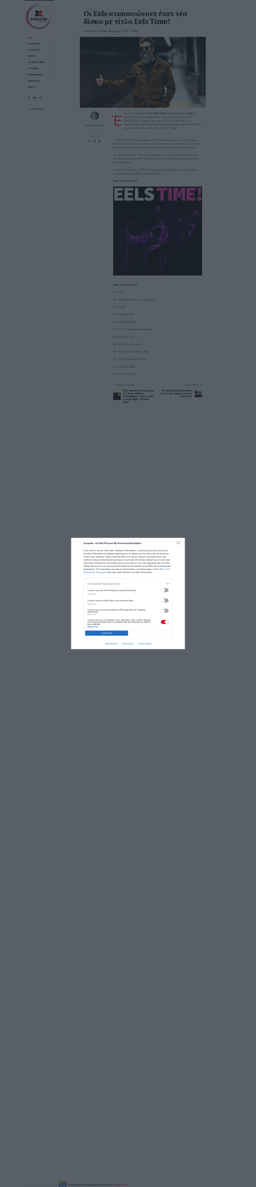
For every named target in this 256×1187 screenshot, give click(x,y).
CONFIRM (106, 633)
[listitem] (128, 583)
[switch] (165, 590)
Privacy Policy (144, 643)
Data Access (128, 643)
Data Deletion (111, 643)
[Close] (179, 543)
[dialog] (128, 593)
